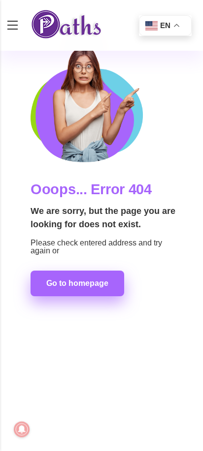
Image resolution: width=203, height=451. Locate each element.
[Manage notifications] (22, 429)
